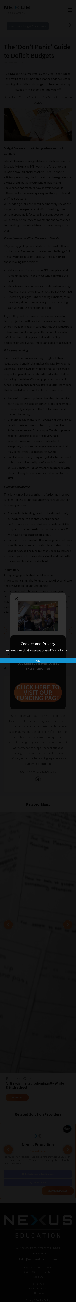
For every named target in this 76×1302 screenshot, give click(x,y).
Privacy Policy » (59, 650)
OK (38, 660)
